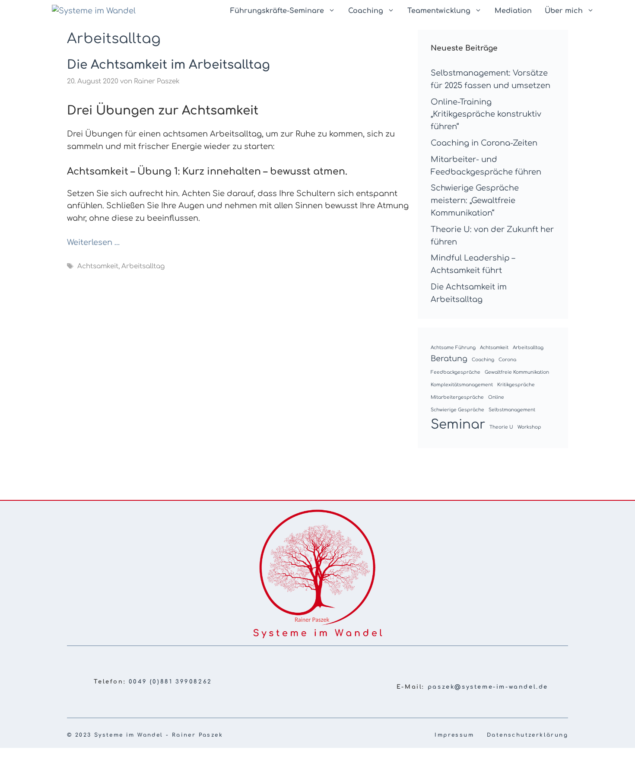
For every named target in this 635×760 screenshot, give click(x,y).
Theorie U (501, 427)
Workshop (529, 427)
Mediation (513, 11)
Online (496, 397)
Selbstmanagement (512, 409)
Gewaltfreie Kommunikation (517, 372)
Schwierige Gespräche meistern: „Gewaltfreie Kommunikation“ (475, 200)
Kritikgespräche (516, 384)
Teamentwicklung (438, 11)
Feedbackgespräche (455, 372)
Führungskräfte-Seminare (277, 11)
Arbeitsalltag (143, 266)
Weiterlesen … (93, 242)
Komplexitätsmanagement (462, 384)
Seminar (458, 424)
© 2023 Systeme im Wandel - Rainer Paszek (145, 735)
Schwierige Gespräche (457, 409)
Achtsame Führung (453, 347)
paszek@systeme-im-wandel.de (488, 687)
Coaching (365, 11)
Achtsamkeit (97, 266)
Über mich (564, 11)
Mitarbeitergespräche (457, 397)
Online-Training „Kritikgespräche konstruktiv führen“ (486, 114)
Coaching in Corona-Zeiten (484, 143)
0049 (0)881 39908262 (170, 682)
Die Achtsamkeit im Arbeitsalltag (168, 65)
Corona (507, 359)
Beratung (449, 358)
